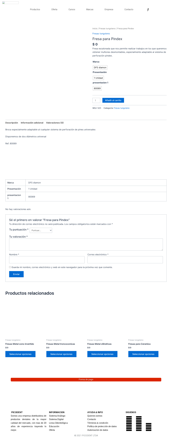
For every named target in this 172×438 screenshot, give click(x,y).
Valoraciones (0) (55, 122)
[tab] (11, 122)
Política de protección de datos (102, 426)
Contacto (128, 9)
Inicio (94, 28)
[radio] (100, 67)
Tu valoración (18, 236)
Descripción (11, 122)
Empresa (109, 9)
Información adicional (32, 122)
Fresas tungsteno (107, 28)
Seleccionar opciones (20, 354)
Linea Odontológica (58, 423)
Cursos (72, 9)
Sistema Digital (56, 419)
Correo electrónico (97, 254)
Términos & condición (97, 423)
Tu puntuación (18, 229)
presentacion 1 (100, 82)
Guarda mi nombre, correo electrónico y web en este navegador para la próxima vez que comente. (62, 267)
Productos (35, 9)
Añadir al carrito (113, 100)
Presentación (100, 72)
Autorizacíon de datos (97, 430)
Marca (96, 61)
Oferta (54, 9)
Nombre (14, 254)
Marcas (89, 9)
